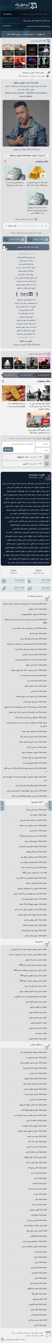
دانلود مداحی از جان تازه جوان (36, 960)
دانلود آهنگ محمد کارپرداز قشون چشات (33, 742)
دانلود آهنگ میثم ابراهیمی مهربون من (33, 862)
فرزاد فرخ (24, 529)
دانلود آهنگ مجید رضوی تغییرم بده (34, 899)
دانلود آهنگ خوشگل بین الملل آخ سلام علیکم (31, 717)
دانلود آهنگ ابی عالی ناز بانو (37, 747)
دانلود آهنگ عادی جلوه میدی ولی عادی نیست (30, 649)
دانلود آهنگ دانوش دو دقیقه (33, 72)
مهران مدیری (44, 559)
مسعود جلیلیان (10, 547)
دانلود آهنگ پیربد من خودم (37, 1136)
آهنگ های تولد (9, 375)
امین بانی (10, 487)
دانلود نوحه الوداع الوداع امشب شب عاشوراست (30, 996)
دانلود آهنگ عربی (41, 1262)
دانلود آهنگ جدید (40, 1178)
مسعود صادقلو (44, 551)
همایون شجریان (43, 562)
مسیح (35, 551)
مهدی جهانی (9, 551)
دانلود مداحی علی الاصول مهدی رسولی (33, 991)
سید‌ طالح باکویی (23, 510)
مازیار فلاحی (17, 532)
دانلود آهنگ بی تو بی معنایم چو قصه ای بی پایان (29, 796)
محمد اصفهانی (12, 540)
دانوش (34, 155)
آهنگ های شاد (25, 375)
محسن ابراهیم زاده (11, 536)
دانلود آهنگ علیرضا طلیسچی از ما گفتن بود (31, 878)
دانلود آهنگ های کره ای (38, 1283)
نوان (9, 559)
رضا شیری (7, 502)
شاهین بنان (13, 513)
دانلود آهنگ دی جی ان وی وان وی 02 (33, 836)
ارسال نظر (8, 449)
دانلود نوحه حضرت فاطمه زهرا (36, 1002)
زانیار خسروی (19, 506)
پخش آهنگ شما (13, 34)
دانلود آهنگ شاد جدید (39, 1173)
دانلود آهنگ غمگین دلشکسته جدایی (34, 1246)
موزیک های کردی (41, 1252)
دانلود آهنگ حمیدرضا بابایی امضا (35, 1084)
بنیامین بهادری (11, 491)
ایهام (37, 491)
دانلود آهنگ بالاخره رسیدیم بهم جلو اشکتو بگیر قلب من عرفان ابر (25, 770)
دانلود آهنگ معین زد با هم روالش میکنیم (32, 888)
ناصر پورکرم (25, 559)
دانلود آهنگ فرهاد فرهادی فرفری (35, 1078)
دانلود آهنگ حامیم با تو (38, 815)
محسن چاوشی (44, 540)
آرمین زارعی (38, 483)
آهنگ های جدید (43, 375)
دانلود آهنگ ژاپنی (41, 1278)
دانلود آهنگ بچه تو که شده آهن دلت (34, 675)
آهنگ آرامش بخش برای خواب (36, 1231)
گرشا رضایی (34, 532)
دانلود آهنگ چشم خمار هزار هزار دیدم (34, 638)
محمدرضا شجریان (23, 544)
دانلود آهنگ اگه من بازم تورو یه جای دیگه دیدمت (29, 628)
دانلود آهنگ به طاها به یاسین (36, 1120)
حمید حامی (19, 498)
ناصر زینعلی (16, 559)
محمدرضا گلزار (11, 544)
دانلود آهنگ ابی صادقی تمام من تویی (33, 820)
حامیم (5, 495)
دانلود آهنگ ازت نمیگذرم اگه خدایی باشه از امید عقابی (28, 712)
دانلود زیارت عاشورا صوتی (38, 1012)
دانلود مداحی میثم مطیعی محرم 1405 (33, 975)
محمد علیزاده (44, 544)
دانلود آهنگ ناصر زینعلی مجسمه (35, 920)
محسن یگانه (22, 540)
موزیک (36, 86)
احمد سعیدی (44, 487)
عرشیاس (7, 517)
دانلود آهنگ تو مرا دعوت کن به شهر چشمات (31, 696)
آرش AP (46, 483)
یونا (9, 562)
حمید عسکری (9, 498)
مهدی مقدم (35, 555)
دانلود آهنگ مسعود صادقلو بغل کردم (33, 1052)
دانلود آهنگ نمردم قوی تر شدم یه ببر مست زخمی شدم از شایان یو (27, 724)
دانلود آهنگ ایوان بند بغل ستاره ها (34, 757)
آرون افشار (30, 483)
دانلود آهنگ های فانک (39, 1215)
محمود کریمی (44, 547)
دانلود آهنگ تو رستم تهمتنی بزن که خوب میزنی (30, 893)
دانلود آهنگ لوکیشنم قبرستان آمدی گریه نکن (31, 785)
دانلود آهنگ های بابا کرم (38, 633)
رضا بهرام (14, 502)
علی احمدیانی (32, 521)
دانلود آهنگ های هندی (39, 1309)
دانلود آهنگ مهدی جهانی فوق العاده (34, 1110)
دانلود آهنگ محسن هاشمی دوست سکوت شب (30, 1115)
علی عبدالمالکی (44, 525)
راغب (28, 502)
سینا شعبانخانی (24, 513)
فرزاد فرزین (16, 529)
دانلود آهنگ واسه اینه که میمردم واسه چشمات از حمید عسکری (25, 604)
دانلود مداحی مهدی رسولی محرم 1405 (33, 981)
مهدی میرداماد (25, 555)
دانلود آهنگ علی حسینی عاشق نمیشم (33, 1063)
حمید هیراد (35, 502)
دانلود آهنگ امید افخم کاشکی (36, 1152)
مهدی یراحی (15, 555)
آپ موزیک (26, 6)
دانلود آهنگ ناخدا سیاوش (38, 609)
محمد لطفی (34, 544)
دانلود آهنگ (34, 83)
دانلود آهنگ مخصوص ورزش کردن (34, 1241)
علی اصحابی (23, 521)
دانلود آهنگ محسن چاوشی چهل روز (34, 857)
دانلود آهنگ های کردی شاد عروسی (34, 654)
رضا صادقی (45, 506)
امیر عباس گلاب (28, 487)
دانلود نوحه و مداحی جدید (37, 1189)
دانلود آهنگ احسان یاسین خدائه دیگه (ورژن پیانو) (29, 670)
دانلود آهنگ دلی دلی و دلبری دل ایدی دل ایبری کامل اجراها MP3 (26, 621)
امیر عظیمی (18, 487)
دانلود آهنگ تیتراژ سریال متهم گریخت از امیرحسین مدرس (27, 791)
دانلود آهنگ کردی (40, 1325)
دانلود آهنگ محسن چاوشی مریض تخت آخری (31, 909)
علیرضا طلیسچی (43, 529)
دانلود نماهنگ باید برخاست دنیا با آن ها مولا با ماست (28, 954)
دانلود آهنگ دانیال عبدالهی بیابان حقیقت (32, 1131)
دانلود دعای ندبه (41, 1033)
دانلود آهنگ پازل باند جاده (37, 1141)
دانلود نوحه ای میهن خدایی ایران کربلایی (32, 914)
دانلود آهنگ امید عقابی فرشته (36, 851)
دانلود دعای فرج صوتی (39, 1023)
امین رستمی (45, 491)
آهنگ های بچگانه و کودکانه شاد (35, 1225)
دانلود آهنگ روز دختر (39, 1204)
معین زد (29, 551)
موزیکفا (38, 571)
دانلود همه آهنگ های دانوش (28, 247)
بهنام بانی (46, 495)
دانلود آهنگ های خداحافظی (37, 1288)
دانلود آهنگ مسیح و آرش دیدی (36, 841)
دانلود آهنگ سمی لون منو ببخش (35, 701)
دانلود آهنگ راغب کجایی (38, 1099)
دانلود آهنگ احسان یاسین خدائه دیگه (33, 736)
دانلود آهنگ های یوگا (39, 1294)
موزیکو (13, 571)
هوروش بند (33, 562)
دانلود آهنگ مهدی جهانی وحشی (35, 1089)
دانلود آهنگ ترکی (41, 1199)
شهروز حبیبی (15, 517)
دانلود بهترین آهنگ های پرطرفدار (35, 1157)
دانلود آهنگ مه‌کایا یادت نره (37, 680)
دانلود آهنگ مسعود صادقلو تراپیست (34, 614)
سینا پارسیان (45, 513)
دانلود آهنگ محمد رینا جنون (37, 1147)
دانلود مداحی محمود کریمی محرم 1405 (33, 965)
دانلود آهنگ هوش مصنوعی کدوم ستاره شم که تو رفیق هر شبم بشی (25, 779)
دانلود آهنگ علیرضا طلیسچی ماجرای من (33, 846)
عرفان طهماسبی (44, 521)
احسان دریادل (6, 483)
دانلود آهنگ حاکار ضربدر (38, 830)
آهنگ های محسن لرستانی (38, 1320)
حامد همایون (13, 495)
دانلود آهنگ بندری (40, 1257)
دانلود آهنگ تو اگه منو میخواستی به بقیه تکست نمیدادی (27, 644)
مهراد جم (6, 555)
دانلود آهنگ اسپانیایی (39, 1273)
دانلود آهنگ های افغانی (38, 1236)
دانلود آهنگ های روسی (39, 1267)
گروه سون (26, 532)
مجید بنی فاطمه (43, 536)
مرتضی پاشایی (33, 547)
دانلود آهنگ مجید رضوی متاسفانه (35, 925)
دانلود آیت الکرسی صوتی (38, 1007)
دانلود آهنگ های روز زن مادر (37, 1220)
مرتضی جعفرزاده (22, 547)
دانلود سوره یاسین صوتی (38, 1017)
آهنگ (20, 86)
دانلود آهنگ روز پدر (40, 1194)
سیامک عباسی (34, 510)
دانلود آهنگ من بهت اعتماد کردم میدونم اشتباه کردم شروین (25, 707)
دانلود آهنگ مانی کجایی (38, 1073)
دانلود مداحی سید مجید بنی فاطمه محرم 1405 (30, 970)
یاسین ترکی (24, 562)
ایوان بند (32, 491)
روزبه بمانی (28, 506)
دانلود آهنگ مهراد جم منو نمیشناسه (34, 930)
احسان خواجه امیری (19, 483)
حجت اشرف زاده (43, 498)
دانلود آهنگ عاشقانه (40, 1183)
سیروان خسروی (12, 510)
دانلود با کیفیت (36, 239)
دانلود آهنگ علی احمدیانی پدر (36, 1057)
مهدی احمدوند (20, 551)
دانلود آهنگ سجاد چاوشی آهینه (35, 686)
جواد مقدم (31, 495)
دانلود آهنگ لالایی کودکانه (37, 1168)
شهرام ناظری (25, 517)
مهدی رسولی (44, 555)
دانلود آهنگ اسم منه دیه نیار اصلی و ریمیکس (31, 659)
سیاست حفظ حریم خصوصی (15, 1339)
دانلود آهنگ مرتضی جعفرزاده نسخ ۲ (34, 752)
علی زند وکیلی (13, 521)
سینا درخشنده (34, 513)
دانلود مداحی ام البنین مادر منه (36, 986)
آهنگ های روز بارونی (39, 1299)
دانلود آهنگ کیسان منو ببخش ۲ (35, 1094)
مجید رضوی (23, 536)
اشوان (36, 487)
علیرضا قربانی (32, 529)
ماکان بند (9, 532)
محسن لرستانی (33, 540)
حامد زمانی (22, 495)
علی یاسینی (24, 525)
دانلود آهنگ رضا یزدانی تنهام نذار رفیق (33, 1105)
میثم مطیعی (35, 559)
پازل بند (38, 495)
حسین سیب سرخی (30, 498)
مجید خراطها (32, 536)
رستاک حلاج (22, 502)
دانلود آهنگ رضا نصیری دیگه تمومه (34, 731)
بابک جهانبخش (23, 491)
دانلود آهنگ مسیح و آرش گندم (36, 935)
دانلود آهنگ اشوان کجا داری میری (35, 1068)
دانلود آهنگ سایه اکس (39, 691)
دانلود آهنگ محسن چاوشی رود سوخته (33, 825)
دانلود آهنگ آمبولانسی (39, 1315)
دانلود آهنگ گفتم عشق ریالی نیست (34, 763)
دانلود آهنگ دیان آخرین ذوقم (36, 665)
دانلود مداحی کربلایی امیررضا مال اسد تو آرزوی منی (29, 949)
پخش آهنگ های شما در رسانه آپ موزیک (38, 26)
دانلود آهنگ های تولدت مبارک (36, 883)
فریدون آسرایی (44, 532)
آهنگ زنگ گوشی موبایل (38, 1210)
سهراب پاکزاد (45, 510)
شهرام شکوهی (34, 517)
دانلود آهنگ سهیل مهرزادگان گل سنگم (33, 904)
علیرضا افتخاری (15, 525)
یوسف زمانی (15, 562)
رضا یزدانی (36, 506)
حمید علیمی (45, 502)
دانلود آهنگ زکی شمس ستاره (36, 809)
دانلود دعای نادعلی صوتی (38, 1028)
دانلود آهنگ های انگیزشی (38, 1304)
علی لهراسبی (33, 525)
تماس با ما (28, 34)
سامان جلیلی (9, 506)
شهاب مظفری (44, 517)
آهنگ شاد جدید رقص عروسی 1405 (34, 872)
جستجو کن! (7, 14)
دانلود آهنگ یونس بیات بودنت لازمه (34, 867)
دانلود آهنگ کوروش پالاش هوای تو (34, 1126)
